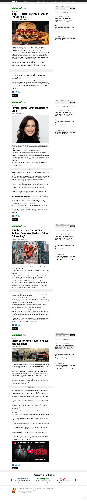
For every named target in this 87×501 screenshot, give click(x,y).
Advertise (67, 1)
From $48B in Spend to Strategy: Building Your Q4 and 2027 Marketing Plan (65, 39)
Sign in (56, 1)
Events (32, 1)
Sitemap (43, 488)
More (48, 1)
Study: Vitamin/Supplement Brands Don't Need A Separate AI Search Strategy (64, 31)
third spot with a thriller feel (41, 416)
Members (43, 1)
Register (61, 1)
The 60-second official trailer (19, 410)
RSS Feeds (39, 488)
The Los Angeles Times (28, 306)
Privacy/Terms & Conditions (51, 488)
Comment (14, 95)
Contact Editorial (32, 488)
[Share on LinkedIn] (16, 92)
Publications (26, 1)
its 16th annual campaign (39, 366)
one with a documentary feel (23, 416)
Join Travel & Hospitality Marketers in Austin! (65, 42)
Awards (37, 1)
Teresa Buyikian (16, 19)
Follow (73, 1)
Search (52, 1)
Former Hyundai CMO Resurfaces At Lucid (64, 18)
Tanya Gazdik (16, 113)
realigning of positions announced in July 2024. (23, 196)
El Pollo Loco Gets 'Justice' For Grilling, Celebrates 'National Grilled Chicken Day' (64, 21)
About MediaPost (20, 488)
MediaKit (26, 488)
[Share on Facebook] (13, 92)
